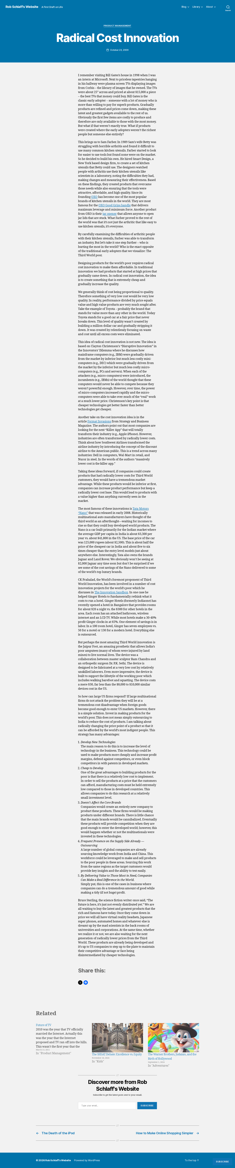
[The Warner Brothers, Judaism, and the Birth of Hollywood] (173, 1037)
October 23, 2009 (119, 50)
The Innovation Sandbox (111, 592)
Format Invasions (99, 421)
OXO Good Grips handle (114, 205)
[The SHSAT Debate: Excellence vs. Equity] (117, 1037)
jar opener (110, 214)
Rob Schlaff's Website (21, 6)
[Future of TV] (61, 1045)
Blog (184, 6)
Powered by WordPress (87, 1160)
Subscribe (147, 1105)
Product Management (117, 25)
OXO (94, 197)
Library (196, 6)
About (209, 6)
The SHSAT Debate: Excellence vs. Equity (117, 1054)
